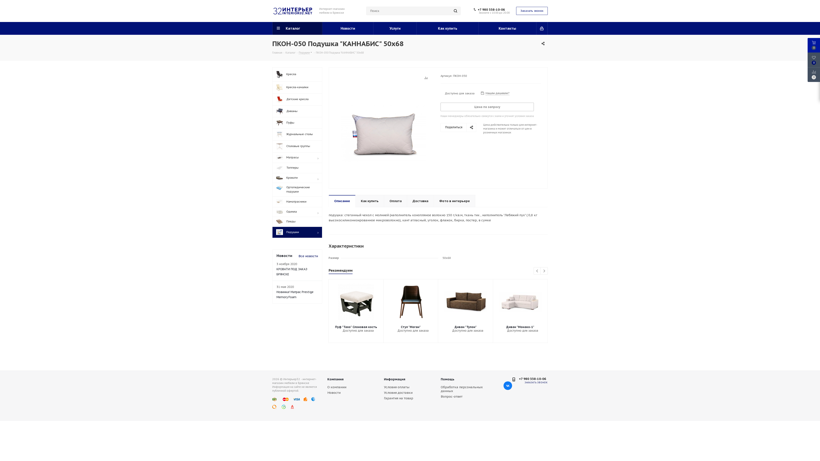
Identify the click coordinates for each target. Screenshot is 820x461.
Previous (537, 271)
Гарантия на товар (398, 398)
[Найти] (455, 11)
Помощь (447, 379)
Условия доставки (398, 393)
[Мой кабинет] (542, 28)
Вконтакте (508, 385)
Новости (334, 393)
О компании (336, 387)
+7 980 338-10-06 (491, 10)
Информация (394, 379)
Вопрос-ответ (452, 396)
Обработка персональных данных (462, 389)
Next (544, 271)
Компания (335, 379)
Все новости (308, 256)
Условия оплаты (396, 387)
